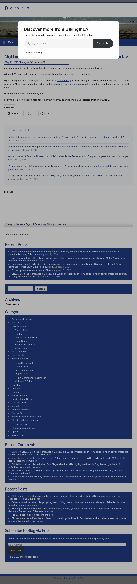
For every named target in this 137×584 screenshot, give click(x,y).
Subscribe (103, 43)
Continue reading (33, 52)
